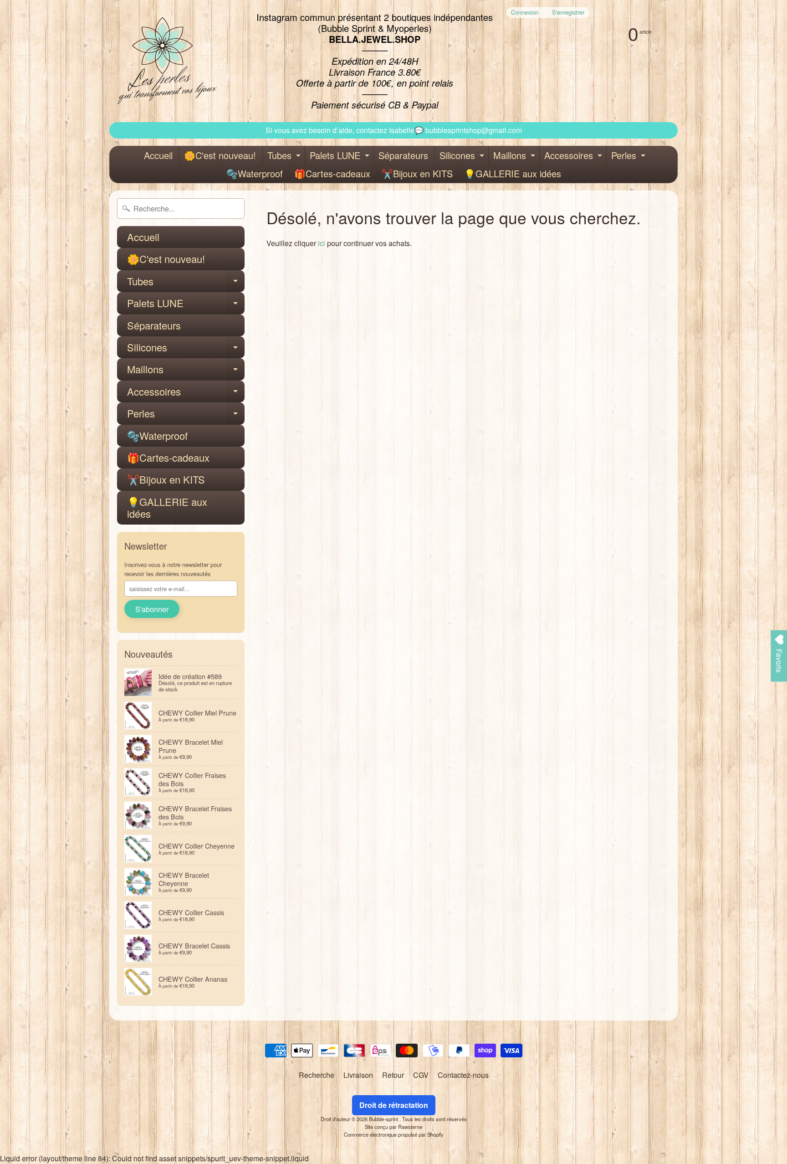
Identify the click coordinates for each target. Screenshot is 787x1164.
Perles (629, 157)
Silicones (462, 157)
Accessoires (574, 157)
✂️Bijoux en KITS (417, 173)
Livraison (358, 1075)
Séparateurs (403, 155)
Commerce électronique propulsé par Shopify (394, 1134)
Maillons (515, 157)
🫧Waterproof (254, 173)
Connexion (524, 12)
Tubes (285, 157)
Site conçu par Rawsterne (393, 1126)
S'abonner (152, 609)
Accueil (158, 155)
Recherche (316, 1075)
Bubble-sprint (384, 1119)
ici (321, 243)
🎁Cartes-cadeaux (332, 173)
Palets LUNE (341, 157)
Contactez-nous (463, 1075)
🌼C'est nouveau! (220, 155)
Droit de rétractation (393, 1105)
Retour (393, 1075)
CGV (421, 1075)
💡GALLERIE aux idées (512, 173)
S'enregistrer (568, 12)
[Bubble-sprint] (165, 61)
